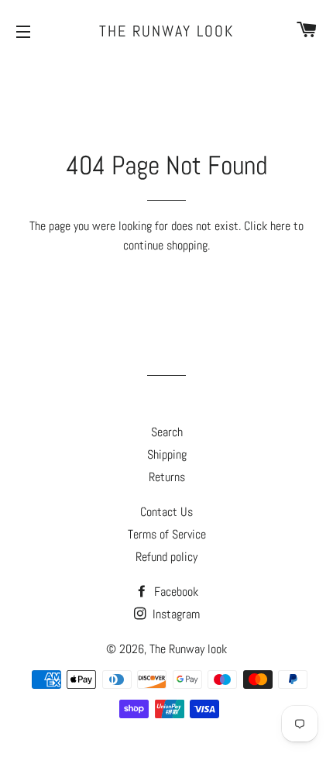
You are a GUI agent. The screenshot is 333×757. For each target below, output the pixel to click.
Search (167, 432)
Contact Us (166, 512)
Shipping (167, 454)
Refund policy (166, 557)
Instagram (174, 614)
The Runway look (166, 31)
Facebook (174, 591)
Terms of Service (167, 534)
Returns (167, 477)
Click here (267, 226)
